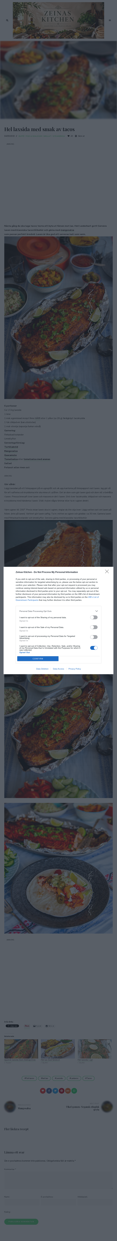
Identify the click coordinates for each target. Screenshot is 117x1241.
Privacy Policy (74, 669)
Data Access (58, 669)
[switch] (94, 617)
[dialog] (58, 620)
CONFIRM (38, 659)
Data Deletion (42, 669)
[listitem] (58, 611)
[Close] (108, 572)
